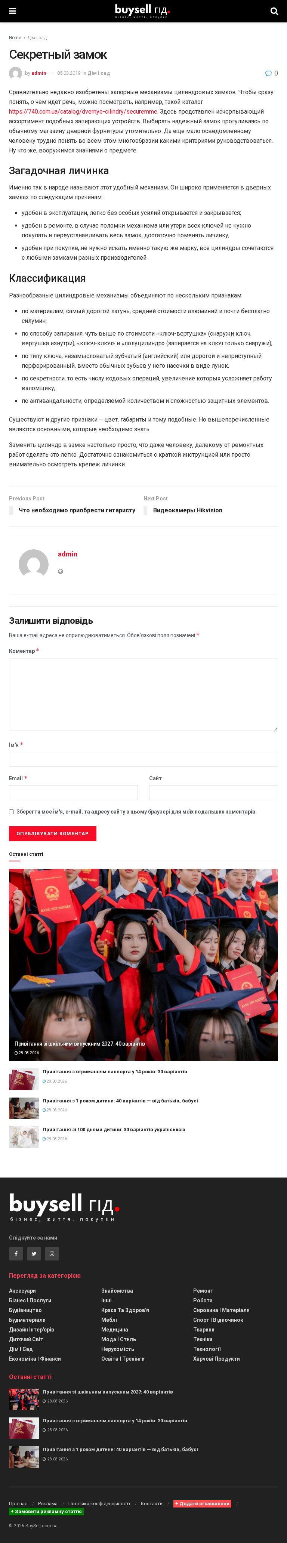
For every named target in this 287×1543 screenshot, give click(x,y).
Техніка (203, 1339)
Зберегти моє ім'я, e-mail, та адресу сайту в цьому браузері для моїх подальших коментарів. (136, 812)
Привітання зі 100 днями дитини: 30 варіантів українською (114, 1129)
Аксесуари (22, 1291)
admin (38, 73)
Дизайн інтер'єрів (31, 1330)
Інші (106, 1300)
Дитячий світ (26, 1339)
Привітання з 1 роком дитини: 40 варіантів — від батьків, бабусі (120, 1101)
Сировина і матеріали (221, 1310)
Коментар (24, 650)
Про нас (18, 1503)
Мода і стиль (118, 1339)
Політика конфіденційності (99, 1503)
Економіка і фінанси (35, 1359)
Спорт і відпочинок (218, 1320)
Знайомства (117, 1291)
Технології (206, 1349)
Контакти (152, 1503)
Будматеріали (27, 1320)
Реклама (48, 1503)
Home (15, 37)
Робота (203, 1300)
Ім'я (16, 744)
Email (18, 778)
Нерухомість (117, 1349)
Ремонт (203, 1291)
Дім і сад (37, 37)
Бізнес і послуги (30, 1300)
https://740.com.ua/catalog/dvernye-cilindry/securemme (83, 111)
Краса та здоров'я (125, 1310)
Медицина (114, 1330)
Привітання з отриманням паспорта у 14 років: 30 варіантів (115, 1071)
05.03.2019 (68, 73)
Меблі (109, 1320)
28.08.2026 (28, 1053)
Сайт (155, 778)
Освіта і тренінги (123, 1359)
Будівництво (25, 1310)
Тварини (204, 1330)
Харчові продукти (216, 1359)
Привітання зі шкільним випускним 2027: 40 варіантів (80, 1044)
